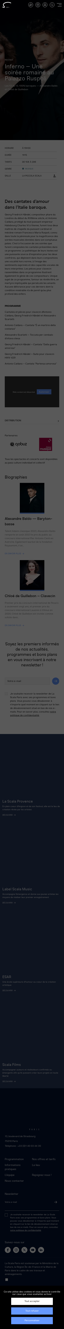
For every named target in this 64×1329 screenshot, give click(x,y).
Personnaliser (32, 1320)
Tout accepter (32, 1301)
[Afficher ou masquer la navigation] (59, 4)
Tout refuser (32, 1311)
